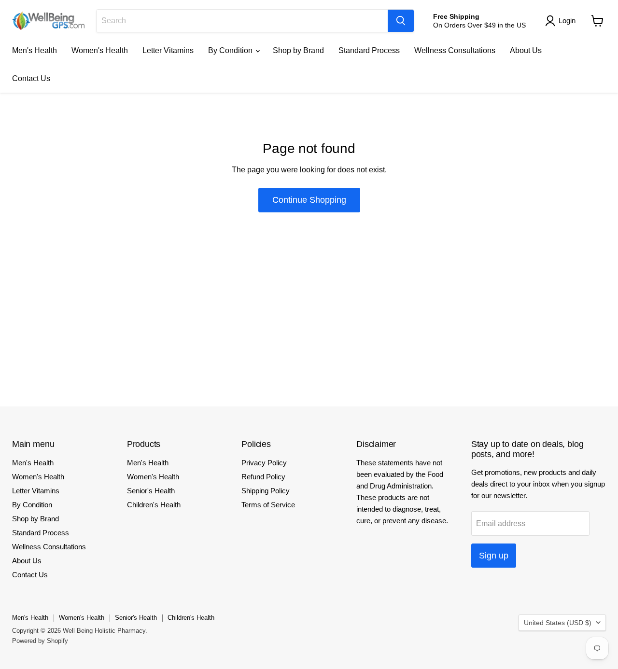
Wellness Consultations (454, 50)
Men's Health (34, 50)
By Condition (231, 50)
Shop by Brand (298, 50)
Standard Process (369, 50)
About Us (526, 50)
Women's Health (99, 50)
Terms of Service (268, 505)
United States (557, 623)
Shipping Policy (265, 491)
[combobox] (242, 21)
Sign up (493, 555)
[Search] (401, 21)
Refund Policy (263, 477)
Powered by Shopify (40, 640)
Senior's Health (151, 491)
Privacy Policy (264, 463)
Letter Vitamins (168, 50)
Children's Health (154, 505)
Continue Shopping (309, 200)
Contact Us (31, 78)
